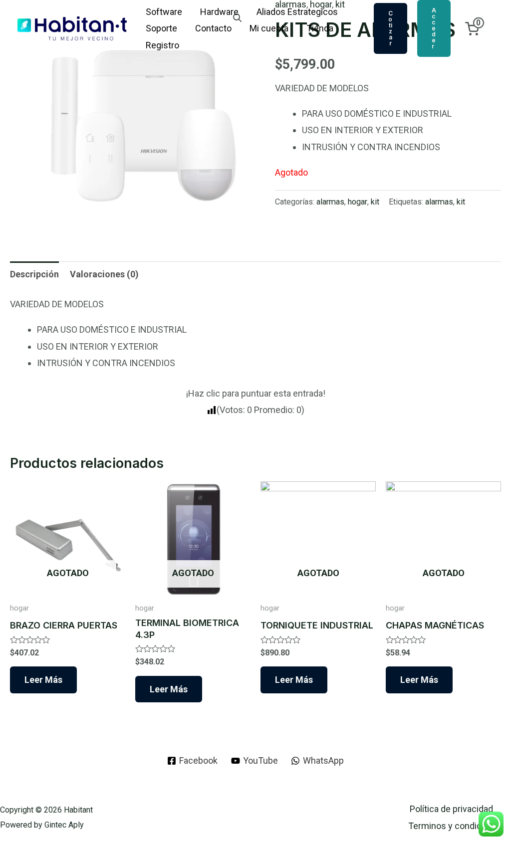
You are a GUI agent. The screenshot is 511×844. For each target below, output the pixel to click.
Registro (162, 45)
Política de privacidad (451, 809)
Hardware (219, 11)
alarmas (330, 202)
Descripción (34, 274)
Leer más (43, 679)
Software (164, 11)
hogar (357, 202)
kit (375, 202)
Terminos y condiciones (456, 826)
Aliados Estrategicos (297, 11)
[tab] (34, 274)
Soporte (161, 28)
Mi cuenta (269, 28)
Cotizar (390, 28)
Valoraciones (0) (104, 274)
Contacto (213, 28)
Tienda (319, 28)
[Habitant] (72, 27)
